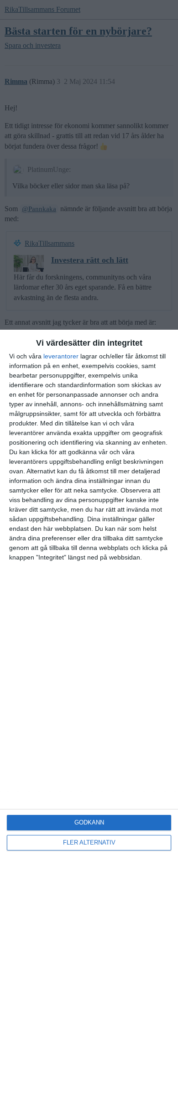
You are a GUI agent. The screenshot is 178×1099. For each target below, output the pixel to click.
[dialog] (89, 714)
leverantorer (61, 356)
